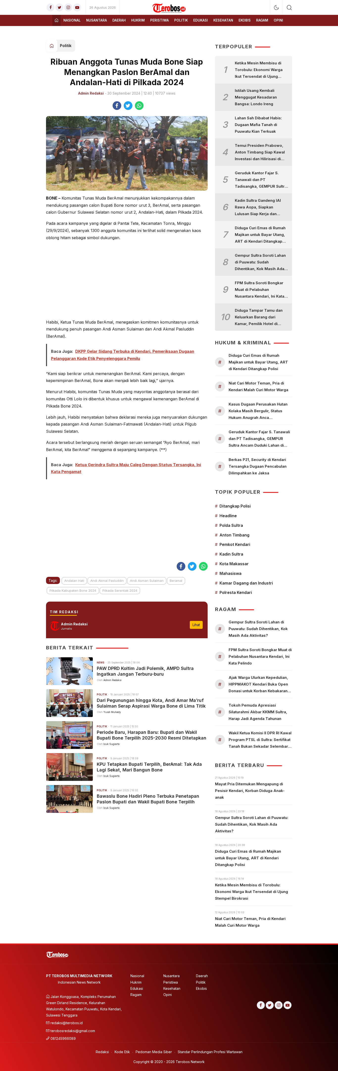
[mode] (276, 7)
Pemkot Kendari (234, 544)
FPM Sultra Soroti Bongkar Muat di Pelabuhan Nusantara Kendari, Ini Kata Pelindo (259, 290)
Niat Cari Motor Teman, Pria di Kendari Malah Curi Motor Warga (258, 386)
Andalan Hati (74, 581)
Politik (66, 45)
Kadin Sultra (231, 554)
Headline (228, 515)
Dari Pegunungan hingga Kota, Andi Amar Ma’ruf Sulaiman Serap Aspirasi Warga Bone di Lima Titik (151, 703)
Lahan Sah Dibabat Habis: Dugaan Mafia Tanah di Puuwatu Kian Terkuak (258, 125)
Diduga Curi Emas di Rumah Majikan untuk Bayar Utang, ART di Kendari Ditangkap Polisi (260, 235)
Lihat (196, 625)
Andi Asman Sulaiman (147, 581)
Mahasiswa (230, 573)
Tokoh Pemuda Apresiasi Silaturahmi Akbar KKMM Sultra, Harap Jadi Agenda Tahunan (258, 712)
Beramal (176, 581)
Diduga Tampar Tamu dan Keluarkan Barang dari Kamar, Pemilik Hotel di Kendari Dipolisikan (259, 317)
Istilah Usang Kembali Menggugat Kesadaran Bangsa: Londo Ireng (256, 97)
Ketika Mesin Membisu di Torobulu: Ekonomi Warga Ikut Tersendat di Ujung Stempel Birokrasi (259, 70)
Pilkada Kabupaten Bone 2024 (72, 590)
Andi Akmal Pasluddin (107, 581)
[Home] (56, 20)
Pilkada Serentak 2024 (119, 590)
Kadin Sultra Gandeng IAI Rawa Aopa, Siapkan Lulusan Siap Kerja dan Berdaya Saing (258, 207)
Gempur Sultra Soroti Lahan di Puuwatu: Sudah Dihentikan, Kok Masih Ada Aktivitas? (260, 262)
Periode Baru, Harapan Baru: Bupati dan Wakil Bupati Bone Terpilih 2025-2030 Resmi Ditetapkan (151, 735)
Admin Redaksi (91, 93)
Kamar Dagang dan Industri (246, 583)
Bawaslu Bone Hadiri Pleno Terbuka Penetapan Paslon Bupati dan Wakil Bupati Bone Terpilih (148, 798)
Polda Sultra (231, 525)
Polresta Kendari (235, 592)
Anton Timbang (234, 535)
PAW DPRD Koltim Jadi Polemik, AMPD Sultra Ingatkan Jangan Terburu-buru (145, 671)
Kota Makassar (234, 563)
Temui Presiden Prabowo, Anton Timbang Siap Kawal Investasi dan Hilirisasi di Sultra (260, 152)
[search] (289, 7)
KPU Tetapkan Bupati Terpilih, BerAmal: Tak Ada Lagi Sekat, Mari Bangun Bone (149, 767)
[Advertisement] (127, 280)
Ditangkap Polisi (235, 506)
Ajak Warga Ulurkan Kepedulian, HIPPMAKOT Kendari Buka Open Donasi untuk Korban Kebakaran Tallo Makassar (258, 684)
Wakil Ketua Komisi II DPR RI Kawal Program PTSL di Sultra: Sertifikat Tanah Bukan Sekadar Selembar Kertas (260, 740)
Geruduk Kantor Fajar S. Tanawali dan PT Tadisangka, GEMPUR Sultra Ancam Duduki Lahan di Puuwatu (261, 180)
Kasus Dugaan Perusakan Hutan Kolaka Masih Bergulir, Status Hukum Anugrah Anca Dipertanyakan (258, 411)
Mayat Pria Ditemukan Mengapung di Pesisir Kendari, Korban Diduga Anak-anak (250, 791)
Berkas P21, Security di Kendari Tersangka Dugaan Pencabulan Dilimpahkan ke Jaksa (258, 466)
